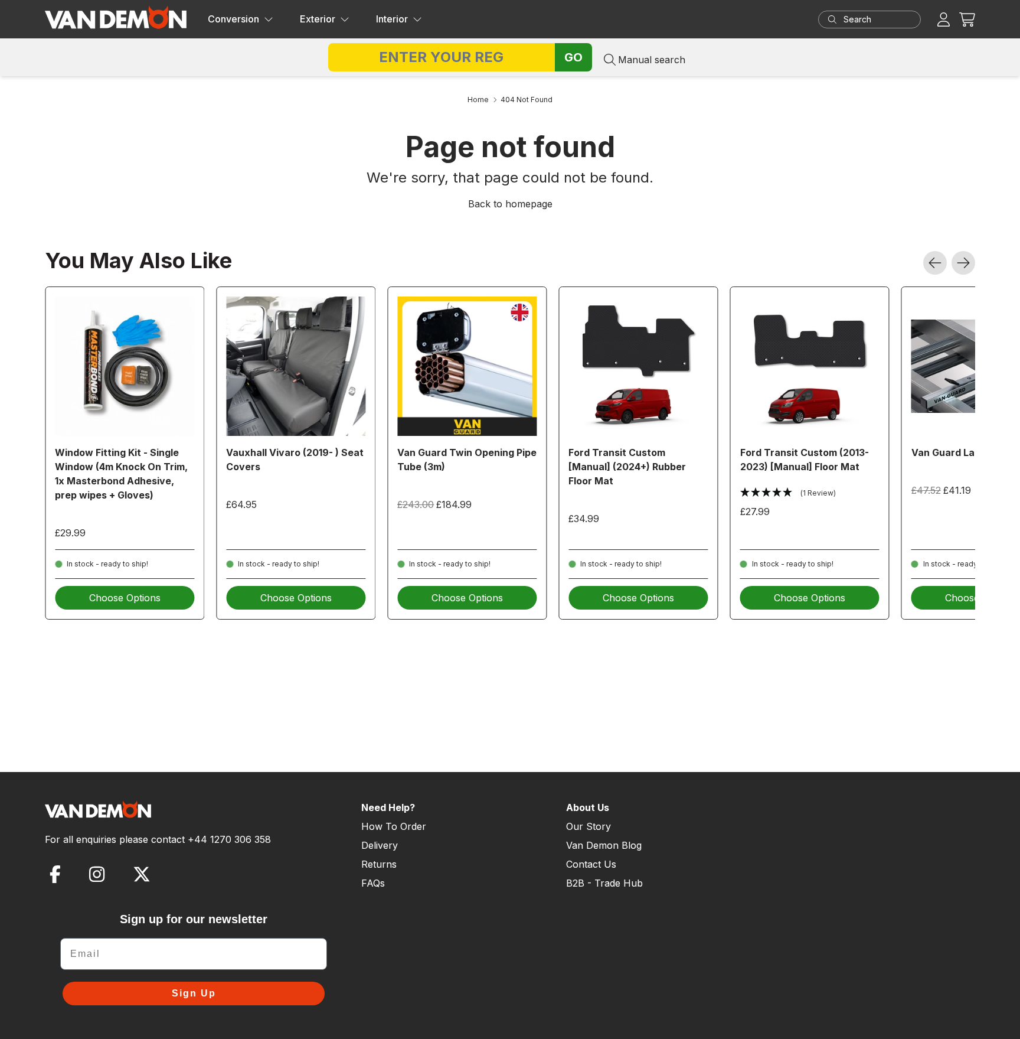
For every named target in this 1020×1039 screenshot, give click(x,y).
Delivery (379, 845)
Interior (392, 19)
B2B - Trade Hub (604, 883)
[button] (967, 19)
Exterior (317, 19)
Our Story (588, 826)
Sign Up (194, 993)
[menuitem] (240, 19)
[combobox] (880, 19)
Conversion (233, 19)
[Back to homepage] (116, 17)
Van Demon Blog (604, 845)
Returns (379, 864)
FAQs (373, 883)
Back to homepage (510, 204)
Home (478, 99)
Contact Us (591, 864)
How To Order (393, 826)
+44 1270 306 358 (229, 839)
